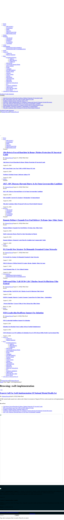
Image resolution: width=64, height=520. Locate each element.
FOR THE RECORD (11, 88)
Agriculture (9, 43)
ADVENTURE (10, 78)
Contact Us (9, 53)
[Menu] (0, 135)
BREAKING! (9, 26)
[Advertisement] (32, 11)
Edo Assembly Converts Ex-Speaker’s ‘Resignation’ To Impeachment (20, 106)
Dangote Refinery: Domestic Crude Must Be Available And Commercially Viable (24, 240)
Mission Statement (10, 54)
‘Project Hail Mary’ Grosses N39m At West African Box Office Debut (21, 303)
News (4, 25)
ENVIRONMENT (11, 70)
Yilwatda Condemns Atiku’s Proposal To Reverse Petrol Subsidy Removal (21, 108)
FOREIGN (12, 61)
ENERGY (8, 40)
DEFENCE (9, 81)
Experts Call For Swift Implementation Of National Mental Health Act (28, 393)
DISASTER (9, 63)
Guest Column (9, 74)
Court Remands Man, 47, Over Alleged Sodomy (15, 269)
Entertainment (6, 46)
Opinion (8, 75)
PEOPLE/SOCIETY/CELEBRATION (16, 49)
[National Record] (9, 112)
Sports (4, 50)
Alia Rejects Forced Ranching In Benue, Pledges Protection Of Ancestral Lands (22, 98)
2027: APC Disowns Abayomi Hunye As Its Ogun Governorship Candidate (22, 103)
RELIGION (9, 77)
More (4, 56)
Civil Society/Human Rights (13, 64)
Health (8, 67)
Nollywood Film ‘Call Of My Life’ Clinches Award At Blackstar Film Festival (23, 291)
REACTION (9, 90)
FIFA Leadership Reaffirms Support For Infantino (23, 313)
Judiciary (8, 73)
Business (5, 36)
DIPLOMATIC (13, 60)
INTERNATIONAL (11, 57)
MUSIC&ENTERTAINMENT (14, 47)
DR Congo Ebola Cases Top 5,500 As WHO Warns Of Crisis (18, 99)
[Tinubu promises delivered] (31, 482)
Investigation (9, 28)
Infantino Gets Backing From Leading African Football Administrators (22, 326)
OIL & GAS (9, 38)
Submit (17, 515)
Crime (4, 45)
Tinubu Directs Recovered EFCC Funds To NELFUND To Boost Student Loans (23, 105)
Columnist (8, 68)
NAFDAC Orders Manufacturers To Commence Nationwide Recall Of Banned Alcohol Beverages (27, 102)
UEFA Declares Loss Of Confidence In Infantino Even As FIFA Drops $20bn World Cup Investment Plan (31, 332)
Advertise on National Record (10, 91)
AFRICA (11, 59)
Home (4, 23)
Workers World (10, 71)
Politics (5, 35)
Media (7, 29)
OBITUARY (9, 87)
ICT (7, 84)
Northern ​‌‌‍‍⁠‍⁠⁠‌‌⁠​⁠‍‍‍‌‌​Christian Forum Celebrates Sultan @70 (15, 100)
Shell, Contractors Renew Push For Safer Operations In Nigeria (20, 234)
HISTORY (9, 80)
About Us (5, 52)
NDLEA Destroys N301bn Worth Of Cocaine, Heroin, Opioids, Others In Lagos (24, 263)
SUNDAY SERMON (11, 85)
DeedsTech (32, 513)
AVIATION (9, 39)
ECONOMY (9, 42)
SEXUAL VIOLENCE (12, 83)
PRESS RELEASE (11, 33)
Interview (8, 30)
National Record (9, 158)
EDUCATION (10, 66)
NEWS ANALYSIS (11, 32)
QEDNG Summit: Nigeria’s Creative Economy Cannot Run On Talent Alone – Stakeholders (27, 297)
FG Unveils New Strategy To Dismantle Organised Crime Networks (30, 249)
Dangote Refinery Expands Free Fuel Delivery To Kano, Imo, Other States (33, 220)
